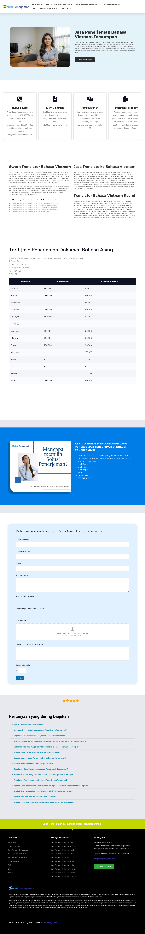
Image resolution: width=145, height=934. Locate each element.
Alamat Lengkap (23, 575)
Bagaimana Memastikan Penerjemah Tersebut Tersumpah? (40, 736)
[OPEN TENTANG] (70, 9)
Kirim (20, 678)
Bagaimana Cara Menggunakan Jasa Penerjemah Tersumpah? (41, 769)
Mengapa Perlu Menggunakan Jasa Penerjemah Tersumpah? (40, 730)
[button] (72, 724)
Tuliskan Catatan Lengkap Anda (29, 644)
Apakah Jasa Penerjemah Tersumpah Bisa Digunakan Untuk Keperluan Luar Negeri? (51, 786)
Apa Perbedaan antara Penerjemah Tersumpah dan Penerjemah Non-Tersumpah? (50, 741)
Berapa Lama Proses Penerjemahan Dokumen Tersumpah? (40, 758)
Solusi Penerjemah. (49, 922)
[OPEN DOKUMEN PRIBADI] (120, 4)
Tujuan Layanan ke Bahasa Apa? (30, 608)
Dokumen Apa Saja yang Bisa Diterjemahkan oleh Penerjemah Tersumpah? (47, 747)
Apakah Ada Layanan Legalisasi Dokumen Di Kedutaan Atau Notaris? (44, 791)
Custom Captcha (24, 665)
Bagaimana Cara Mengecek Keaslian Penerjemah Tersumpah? (41, 780)
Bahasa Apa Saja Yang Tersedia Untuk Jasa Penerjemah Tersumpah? (44, 774)
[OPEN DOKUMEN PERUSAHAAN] (98, 4)
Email (19, 563)
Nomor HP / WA (23, 551)
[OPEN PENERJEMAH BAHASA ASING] (71, 4)
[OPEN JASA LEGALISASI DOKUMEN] (56, 9)
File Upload (21, 621)
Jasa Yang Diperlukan (25, 596)
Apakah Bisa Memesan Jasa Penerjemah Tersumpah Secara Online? (44, 802)
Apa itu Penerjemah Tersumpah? (28, 724)
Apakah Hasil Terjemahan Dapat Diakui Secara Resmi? (37, 752)
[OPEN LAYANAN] (41, 4)
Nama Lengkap (23, 539)
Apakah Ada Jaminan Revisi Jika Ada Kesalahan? (35, 797)
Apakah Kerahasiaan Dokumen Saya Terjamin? (34, 763)
